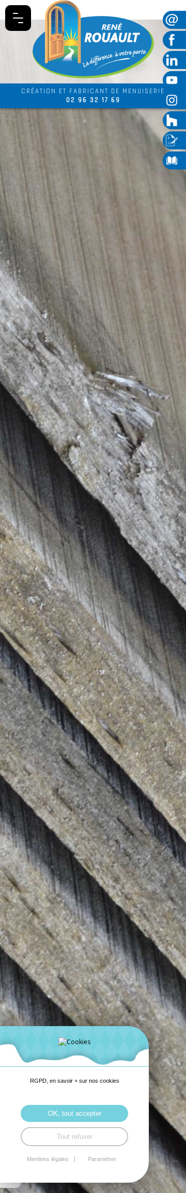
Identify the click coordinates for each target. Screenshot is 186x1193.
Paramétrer (102, 1159)
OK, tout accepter (74, 1113)
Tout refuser (74, 1136)
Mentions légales (48, 1159)
